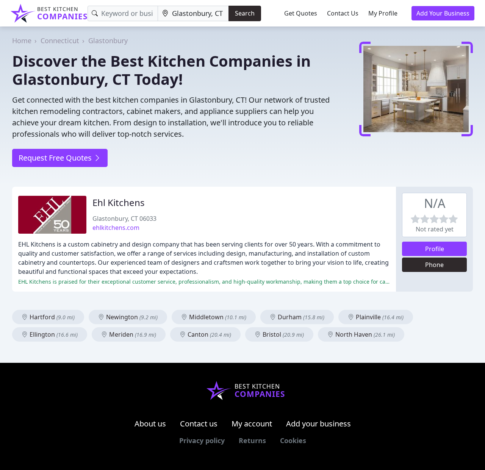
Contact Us (342, 13)
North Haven (364, 334)
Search (245, 13)
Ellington (53, 334)
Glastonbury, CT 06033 (124, 218)
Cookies (293, 440)
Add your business (318, 423)
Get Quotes (300, 13)
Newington (131, 317)
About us (150, 423)
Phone (434, 265)
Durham (300, 317)
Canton (208, 334)
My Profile (382, 13)
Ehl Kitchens (118, 202)
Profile (434, 249)
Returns (252, 440)
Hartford (51, 317)
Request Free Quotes (56, 158)
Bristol (282, 334)
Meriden (132, 334)
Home (21, 40)
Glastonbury (108, 40)
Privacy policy (202, 440)
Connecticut (60, 40)
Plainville (379, 317)
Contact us (198, 423)
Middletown (217, 317)
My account (252, 423)
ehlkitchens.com (115, 227)
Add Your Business (442, 13)
